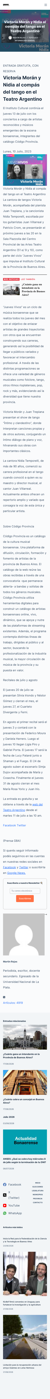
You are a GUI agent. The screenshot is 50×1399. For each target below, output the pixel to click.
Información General (25, 41)
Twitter (21, 825)
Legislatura (37, 1191)
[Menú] (45, 5)
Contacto (37, 1202)
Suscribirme (25, 898)
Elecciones (37, 1187)
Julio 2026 (9, 1117)
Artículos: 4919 (13, 1002)
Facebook (9, 825)
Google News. (16, 873)
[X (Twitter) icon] (4, 997)
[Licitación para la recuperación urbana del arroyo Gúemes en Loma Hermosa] (25, 1337)
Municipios (38, 1194)
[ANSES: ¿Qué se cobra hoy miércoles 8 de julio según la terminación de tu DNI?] (25, 1142)
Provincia (37, 1199)
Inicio (37, 1183)
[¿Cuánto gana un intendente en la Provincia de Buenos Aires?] (25, 1037)
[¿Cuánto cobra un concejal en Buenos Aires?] (25, 1082)
